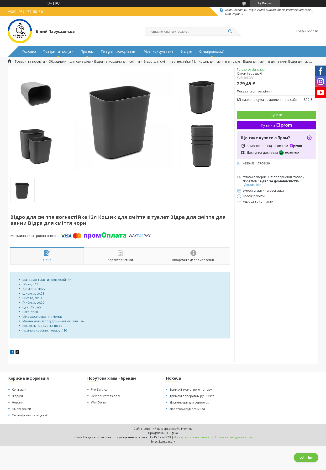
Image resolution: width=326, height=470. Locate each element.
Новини (18, 402)
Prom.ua (187, 429)
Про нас (87, 51)
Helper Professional (105, 396)
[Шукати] (230, 31)
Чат (310, 458)
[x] (17, 352)
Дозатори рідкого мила (187, 409)
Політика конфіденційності (233, 437)
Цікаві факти (21, 409)
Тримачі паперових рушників (192, 396)
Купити (276, 114)
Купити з (268, 125)
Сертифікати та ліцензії (29, 415)
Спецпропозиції (211, 51)
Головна (29, 51)
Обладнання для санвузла (69, 61)
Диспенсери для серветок (189, 402)
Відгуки (186, 51)
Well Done (98, 402)
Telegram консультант (119, 51)
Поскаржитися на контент (192, 437)
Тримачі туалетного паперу (191, 389)
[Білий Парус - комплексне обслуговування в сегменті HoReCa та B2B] (20, 31)
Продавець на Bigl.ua (163, 433)
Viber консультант (158, 51)
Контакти (19, 389)
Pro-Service (99, 389)
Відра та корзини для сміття (117, 61)
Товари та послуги (58, 51)
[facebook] (12, 352)
